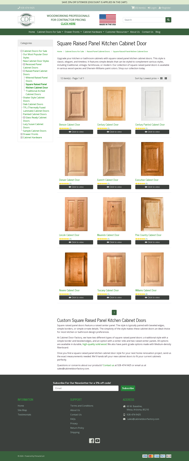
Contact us (108, 365)
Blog (158, 31)
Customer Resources (116, 31)
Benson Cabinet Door (69, 124)
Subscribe (128, 388)
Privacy (74, 423)
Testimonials (24, 414)
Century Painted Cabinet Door (150, 124)
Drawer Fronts (72, 31)
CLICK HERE (68, 23)
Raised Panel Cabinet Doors (98, 51)
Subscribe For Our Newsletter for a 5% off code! (82, 383)
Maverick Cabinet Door (108, 235)
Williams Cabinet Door (145, 290)
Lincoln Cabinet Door (69, 235)
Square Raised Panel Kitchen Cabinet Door (130, 51)
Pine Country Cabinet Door (148, 235)
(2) (146, 294)
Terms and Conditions (81, 405)
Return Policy (77, 427)
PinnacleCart (39, 456)
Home (32, 31)
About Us (135, 31)
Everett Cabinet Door (107, 180)
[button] (161, 78)
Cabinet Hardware (93, 31)
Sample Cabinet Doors (34, 130)
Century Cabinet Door (107, 124)
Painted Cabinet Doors (35, 114)
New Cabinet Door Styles (36, 60)
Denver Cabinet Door (69, 180)
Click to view (77, 132)
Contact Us (147, 31)
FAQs (73, 419)
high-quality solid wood (94, 344)
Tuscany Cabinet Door (108, 290)
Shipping (75, 432)
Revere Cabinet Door (69, 290)
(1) (70, 128)
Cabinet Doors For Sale (49, 31)
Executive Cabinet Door (146, 180)
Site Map (22, 410)
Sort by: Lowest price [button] (146, 78)
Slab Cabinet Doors (33, 104)
